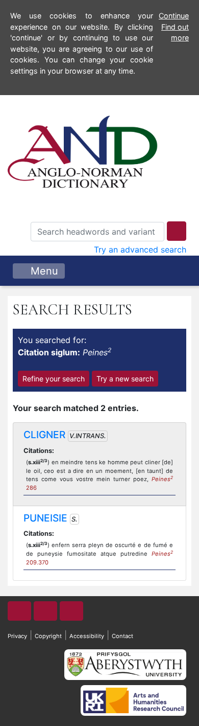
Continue (174, 15)
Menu (43, 271)
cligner (44, 434)
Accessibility (86, 636)
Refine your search (53, 378)
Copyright (48, 636)
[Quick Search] (176, 231)
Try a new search (125, 378)
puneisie (45, 518)
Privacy (17, 636)
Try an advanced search (140, 249)
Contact (122, 636)
